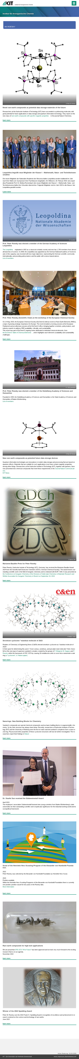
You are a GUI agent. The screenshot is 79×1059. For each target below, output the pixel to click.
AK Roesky (10, 27)
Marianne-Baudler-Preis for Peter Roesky (19, 564)
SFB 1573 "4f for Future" (23, 950)
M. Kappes (66, 651)
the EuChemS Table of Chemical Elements (17, 332)
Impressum (61, 1056)
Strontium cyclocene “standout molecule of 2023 (22, 641)
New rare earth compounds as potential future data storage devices (30, 458)
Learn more (7, 191)
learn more (6, 120)
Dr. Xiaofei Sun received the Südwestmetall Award (23, 798)
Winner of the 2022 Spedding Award (17, 1011)
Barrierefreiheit (69, 1056)
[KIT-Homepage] (8, 3)
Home (55, 1056)
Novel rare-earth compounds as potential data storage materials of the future (34, 107)
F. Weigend (58, 651)
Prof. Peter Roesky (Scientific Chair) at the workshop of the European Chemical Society (38, 318)
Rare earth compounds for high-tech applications (23, 946)
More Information (8, 887)
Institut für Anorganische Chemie (24, 4)
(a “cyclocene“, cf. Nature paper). (17, 655)
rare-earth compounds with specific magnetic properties (30, 116)
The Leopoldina (8, 249)
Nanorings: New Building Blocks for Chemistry (22, 721)
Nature (27, 734)
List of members (8, 258)
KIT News (6, 473)
